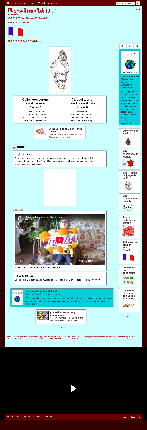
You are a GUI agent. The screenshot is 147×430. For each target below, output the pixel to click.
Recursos (47, 416)
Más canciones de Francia (23, 40)
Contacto (26, 416)
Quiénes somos (13, 416)
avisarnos (27, 267)
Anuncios (36, 416)
